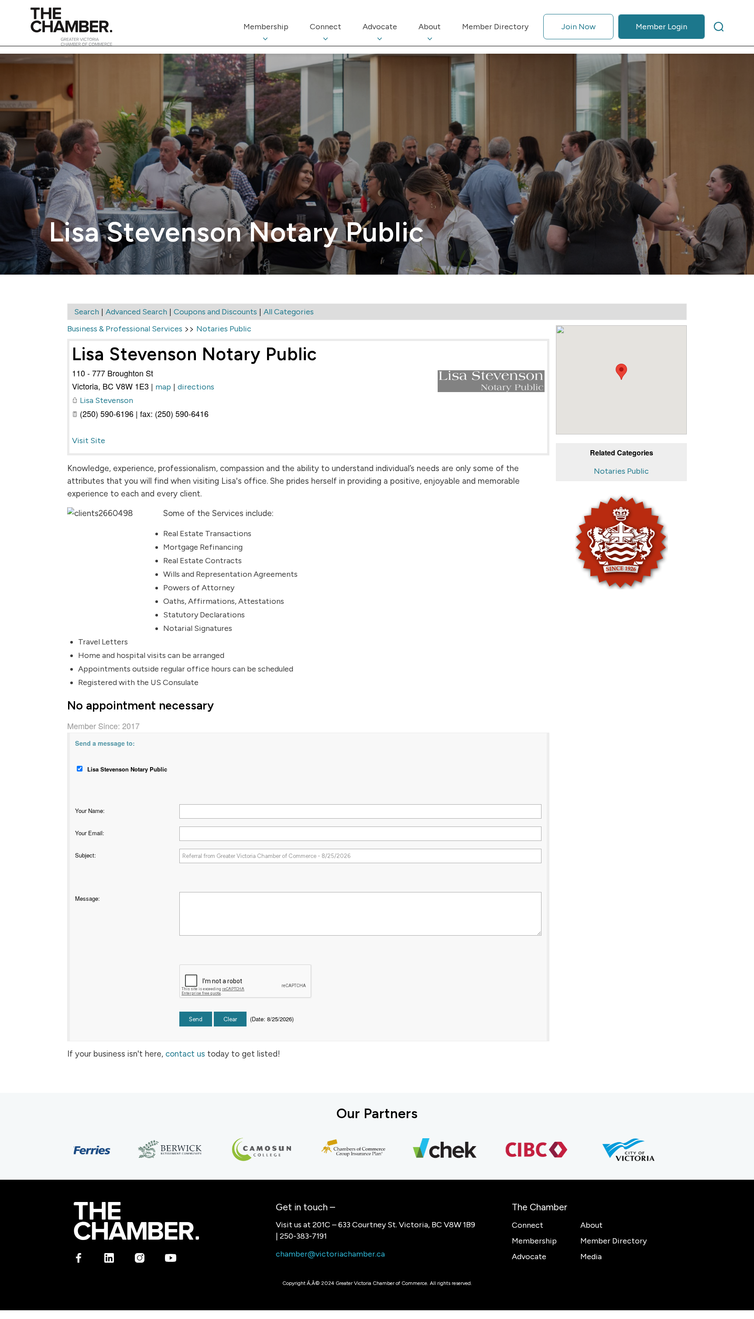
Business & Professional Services (124, 329)
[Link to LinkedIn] (109, 1259)
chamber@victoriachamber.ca (330, 1254)
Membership (534, 1241)
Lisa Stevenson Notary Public (194, 354)
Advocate (529, 1256)
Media (591, 1256)
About (591, 1225)
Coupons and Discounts (215, 312)
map (163, 387)
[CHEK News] (420, 1150)
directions (196, 387)
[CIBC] (512, 1150)
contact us (185, 1054)
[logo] (71, 26)
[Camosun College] (237, 1150)
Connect (527, 1225)
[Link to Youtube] (170, 1259)
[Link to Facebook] (79, 1259)
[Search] (718, 26)
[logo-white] (136, 1221)
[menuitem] (266, 26)
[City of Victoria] (603, 1150)
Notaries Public (621, 471)
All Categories (289, 312)
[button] (621, 372)
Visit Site (88, 440)
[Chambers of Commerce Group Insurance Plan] (328, 1150)
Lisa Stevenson (106, 400)
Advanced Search (136, 312)
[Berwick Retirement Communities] (145, 1150)
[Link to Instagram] (140, 1259)
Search (86, 312)
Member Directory (613, 1241)
